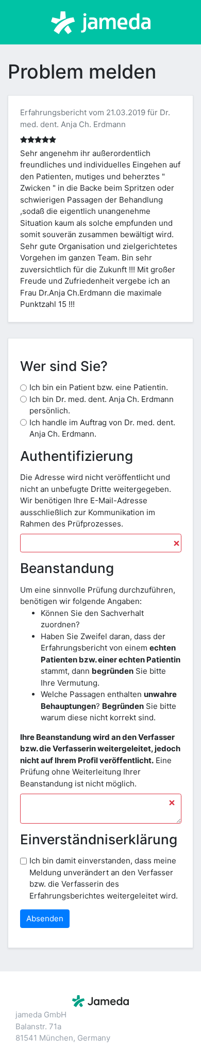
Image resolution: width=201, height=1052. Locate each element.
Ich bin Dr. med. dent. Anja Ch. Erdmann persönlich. (101, 405)
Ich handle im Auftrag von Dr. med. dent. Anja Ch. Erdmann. (102, 428)
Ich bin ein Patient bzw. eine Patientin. (98, 387)
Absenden (44, 918)
